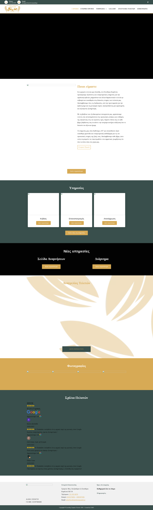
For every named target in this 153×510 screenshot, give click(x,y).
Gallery (112, 9)
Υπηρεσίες (100, 9)
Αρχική (75, 9)
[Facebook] (148, 2)
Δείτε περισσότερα (76, 349)
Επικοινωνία (142, 9)
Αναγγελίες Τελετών (126, 9)
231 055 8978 (12, 3)
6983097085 (80, 497)
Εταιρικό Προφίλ (87, 9)
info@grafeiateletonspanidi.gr (29, 3)
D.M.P (92, 507)
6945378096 (71, 497)
